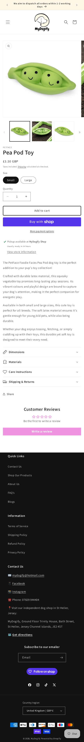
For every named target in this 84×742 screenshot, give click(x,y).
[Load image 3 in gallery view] (64, 131)
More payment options (42, 231)
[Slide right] (79, 132)
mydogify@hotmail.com (28, 575)
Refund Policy (16, 543)
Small (11, 180)
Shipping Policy (17, 535)
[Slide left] (4, 132)
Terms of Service (18, 526)
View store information (21, 252)
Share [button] (10, 394)
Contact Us (15, 466)
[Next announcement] (76, 5)
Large (28, 180)
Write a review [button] (42, 431)
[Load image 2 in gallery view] (42, 131)
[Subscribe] (61, 657)
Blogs (11, 501)
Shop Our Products (20, 475)
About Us (14, 484)
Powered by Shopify (51, 738)
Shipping (22, 166)
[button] (8, 22)
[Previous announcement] (7, 5)
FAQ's (11, 492)
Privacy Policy (16, 552)
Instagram (19, 591)
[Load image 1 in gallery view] (20, 131)
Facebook (18, 583)
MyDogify (35, 738)
